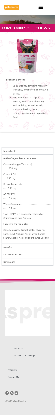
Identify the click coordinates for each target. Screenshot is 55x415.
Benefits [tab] (7, 247)
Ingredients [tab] (9, 150)
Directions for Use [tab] (13, 254)
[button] (40, 7)
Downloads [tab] (9, 261)
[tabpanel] (27, 199)
